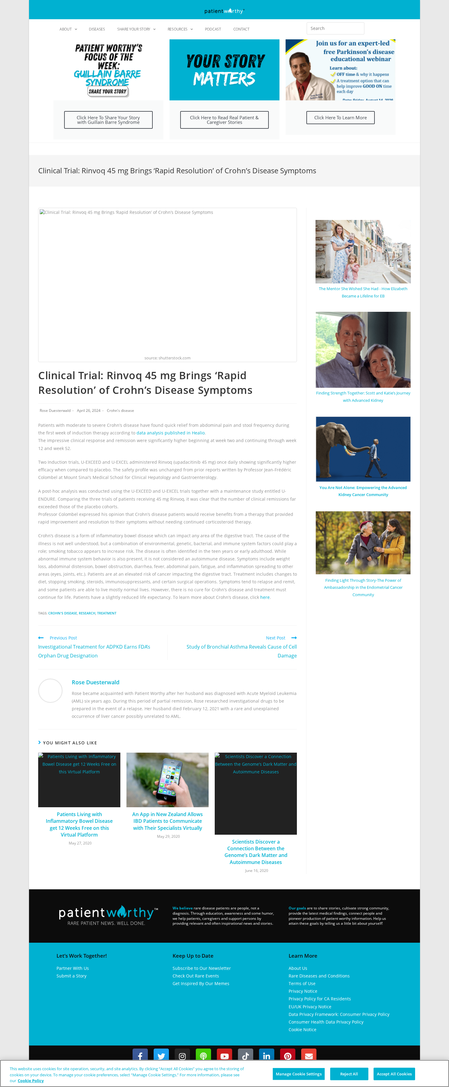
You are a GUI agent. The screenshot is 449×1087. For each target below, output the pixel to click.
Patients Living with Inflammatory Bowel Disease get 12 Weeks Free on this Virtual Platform (79, 824)
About (66, 29)
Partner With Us (73, 968)
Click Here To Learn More (340, 117)
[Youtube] (224, 1056)
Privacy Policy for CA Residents (320, 999)
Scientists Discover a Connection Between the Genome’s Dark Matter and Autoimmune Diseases (255, 852)
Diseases (97, 29)
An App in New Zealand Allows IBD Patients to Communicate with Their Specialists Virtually (167, 821)
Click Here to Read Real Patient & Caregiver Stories (224, 119)
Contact (241, 29)
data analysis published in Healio (170, 433)
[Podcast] (203, 1056)
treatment (106, 613)
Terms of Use (302, 983)
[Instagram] (182, 1056)
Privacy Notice (303, 991)
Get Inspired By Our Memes (201, 983)
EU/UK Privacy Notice (310, 1007)
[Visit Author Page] (50, 690)
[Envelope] (308, 1056)
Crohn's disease (120, 410)
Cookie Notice (302, 1029)
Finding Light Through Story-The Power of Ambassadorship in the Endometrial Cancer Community (363, 587)
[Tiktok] (245, 1056)
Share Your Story (133, 29)
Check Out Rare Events (196, 976)
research (87, 613)
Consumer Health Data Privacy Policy (326, 1022)
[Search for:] (335, 28)
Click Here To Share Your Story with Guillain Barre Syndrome (108, 119)
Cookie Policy (31, 1080)
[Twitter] (161, 1056)
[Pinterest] (287, 1056)
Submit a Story (71, 976)
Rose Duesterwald (55, 410)
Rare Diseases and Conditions (319, 976)
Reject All (349, 1073)
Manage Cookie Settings (299, 1073)
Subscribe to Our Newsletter (202, 968)
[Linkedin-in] (266, 1056)
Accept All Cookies (394, 1073)
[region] (224, 1073)
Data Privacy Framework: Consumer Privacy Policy (339, 1014)
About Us (298, 968)
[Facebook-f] (140, 1056)
